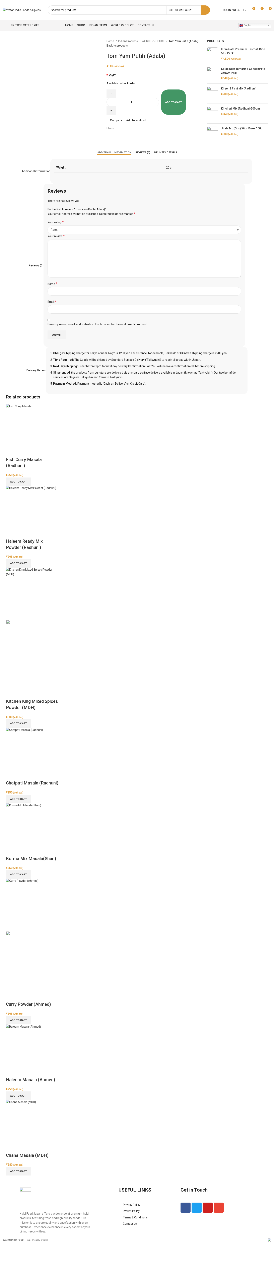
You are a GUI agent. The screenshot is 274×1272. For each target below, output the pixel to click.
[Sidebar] (5, 1247)
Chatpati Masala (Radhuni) (32, 782)
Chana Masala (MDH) (27, 1155)
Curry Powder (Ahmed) (28, 1004)
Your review (56, 236)
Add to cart (173, 102)
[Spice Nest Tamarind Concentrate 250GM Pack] (212, 73)
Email (52, 302)
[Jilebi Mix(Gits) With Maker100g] (212, 134)
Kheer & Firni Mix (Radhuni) (239, 88)
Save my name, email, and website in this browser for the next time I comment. (97, 324)
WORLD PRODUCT (153, 41)
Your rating (56, 222)
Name (52, 284)
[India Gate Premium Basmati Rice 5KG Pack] (212, 54)
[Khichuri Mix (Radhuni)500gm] (212, 114)
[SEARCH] (205, 10)
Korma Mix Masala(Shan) (31, 858)
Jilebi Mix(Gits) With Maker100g (242, 128)
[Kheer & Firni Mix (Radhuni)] (212, 94)
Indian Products (128, 41)
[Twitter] (197, 1208)
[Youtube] (208, 1208)
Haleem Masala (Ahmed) (30, 1079)
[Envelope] (219, 1208)
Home (111, 41)
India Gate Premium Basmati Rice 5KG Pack (243, 51)
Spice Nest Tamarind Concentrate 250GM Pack (243, 70)
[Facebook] (186, 1208)
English (247, 25)
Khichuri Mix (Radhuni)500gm (240, 108)
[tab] (114, 152)
